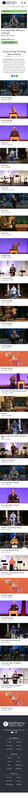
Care (19, 757)
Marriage (9, 768)
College (9, 761)
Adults (9, 765)
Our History (9, 745)
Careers (19, 781)
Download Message (9, 42)
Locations (18, 745)
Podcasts (19, 777)
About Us (9, 742)
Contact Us (18, 749)
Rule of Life (9, 781)
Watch (6, 6)
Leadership (18, 742)
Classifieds (18, 784)
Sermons (9, 777)
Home (2, 6)
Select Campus (6, 11)
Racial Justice (19, 765)
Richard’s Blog (9, 784)
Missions (19, 761)
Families (9, 757)
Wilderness (18, 768)
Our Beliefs (9, 749)
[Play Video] (14, 21)
